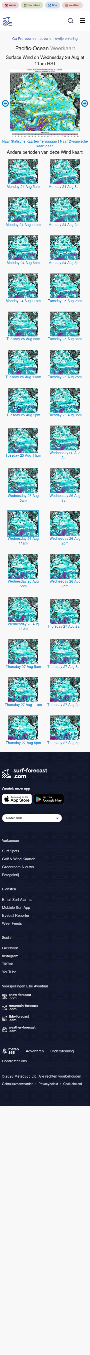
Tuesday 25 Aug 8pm (65, 414)
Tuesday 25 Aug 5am (23, 338)
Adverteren (35, 1050)
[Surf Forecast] (8, 21)
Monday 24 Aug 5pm (23, 262)
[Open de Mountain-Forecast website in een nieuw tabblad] (32, 5)
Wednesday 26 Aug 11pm (23, 626)
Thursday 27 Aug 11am (23, 704)
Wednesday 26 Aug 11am (23, 540)
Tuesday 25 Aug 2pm (65, 376)
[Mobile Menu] (82, 20)
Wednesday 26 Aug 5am (23, 498)
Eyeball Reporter (15, 915)
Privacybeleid (48, 1084)
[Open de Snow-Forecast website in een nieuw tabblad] (10, 5)
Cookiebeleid (72, 1084)
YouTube (9, 971)
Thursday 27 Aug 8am (64, 666)
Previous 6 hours (6, 103)
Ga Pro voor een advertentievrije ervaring (45, 38)
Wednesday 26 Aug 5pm (23, 583)
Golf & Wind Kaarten (18, 858)
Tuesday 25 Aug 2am (65, 300)
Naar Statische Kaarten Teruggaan (29, 141)
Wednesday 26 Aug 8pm (65, 583)
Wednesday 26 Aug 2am (65, 455)
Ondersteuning (62, 1050)
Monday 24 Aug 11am (23, 224)
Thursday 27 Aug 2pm (64, 704)
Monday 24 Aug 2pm (65, 224)
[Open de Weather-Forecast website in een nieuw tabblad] (72, 5)
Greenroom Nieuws (18, 866)
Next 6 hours (84, 103)
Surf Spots (10, 850)
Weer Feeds (12, 923)
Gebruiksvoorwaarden (17, 1084)
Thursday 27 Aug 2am (64, 626)
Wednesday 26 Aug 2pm (65, 540)
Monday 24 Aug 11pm (23, 300)
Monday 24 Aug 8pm (65, 262)
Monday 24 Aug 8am (65, 186)
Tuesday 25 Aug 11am (23, 376)
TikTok (7, 963)
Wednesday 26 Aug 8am (65, 498)
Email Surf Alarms (17, 899)
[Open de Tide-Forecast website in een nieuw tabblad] (52, 5)
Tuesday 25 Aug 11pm (23, 455)
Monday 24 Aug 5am (23, 186)
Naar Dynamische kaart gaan (62, 143)
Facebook (10, 947)
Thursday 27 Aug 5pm (23, 742)
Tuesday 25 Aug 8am (65, 338)
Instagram (10, 955)
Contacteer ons (14, 1060)
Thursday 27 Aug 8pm (64, 742)
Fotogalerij (10, 874)
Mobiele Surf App (16, 907)
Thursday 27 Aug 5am (23, 666)
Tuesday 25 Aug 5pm (23, 414)
